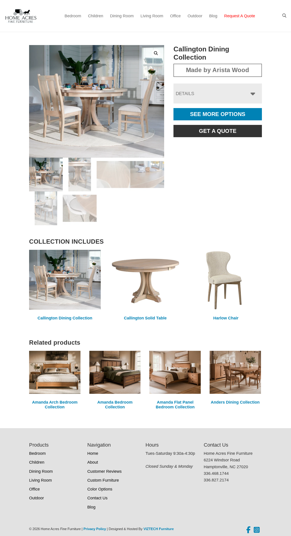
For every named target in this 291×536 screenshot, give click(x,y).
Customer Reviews (104, 471)
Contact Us (97, 498)
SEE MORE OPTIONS (217, 114)
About (92, 462)
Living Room (151, 16)
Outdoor (195, 16)
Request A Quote (239, 16)
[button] (156, 53)
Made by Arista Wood (217, 70)
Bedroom (73, 16)
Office (175, 16)
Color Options (99, 489)
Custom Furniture (103, 480)
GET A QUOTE (217, 131)
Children (95, 16)
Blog (213, 16)
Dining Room (122, 16)
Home (92, 453)
